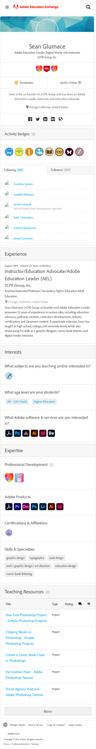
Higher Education (44, 402)
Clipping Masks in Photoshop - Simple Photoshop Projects (20, 638)
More (48, 711)
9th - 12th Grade (17, 402)
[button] (88, 7)
